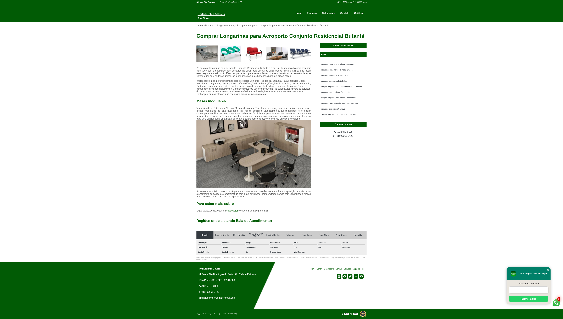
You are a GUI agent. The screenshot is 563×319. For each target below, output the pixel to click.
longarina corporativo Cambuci (333, 109)
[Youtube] (361, 276)
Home (298, 13)
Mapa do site (358, 269)
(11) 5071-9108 (345, 2)
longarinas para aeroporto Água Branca (336, 70)
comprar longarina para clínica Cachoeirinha (338, 98)
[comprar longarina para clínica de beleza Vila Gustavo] (231, 54)
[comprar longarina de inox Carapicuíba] (300, 54)
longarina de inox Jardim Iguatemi (334, 75)
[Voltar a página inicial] (211, 14)
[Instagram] (339, 276)
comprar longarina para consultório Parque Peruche (341, 87)
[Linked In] (356, 276)
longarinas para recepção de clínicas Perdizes (339, 103)
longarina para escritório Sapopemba (336, 92)
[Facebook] (344, 276)
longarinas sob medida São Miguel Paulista (338, 64)
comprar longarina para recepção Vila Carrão (339, 115)
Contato (344, 13)
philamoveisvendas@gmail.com (218, 298)
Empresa (312, 13)
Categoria (327, 13)
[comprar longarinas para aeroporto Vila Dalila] (207, 54)
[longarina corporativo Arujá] (277, 54)
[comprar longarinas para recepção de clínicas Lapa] (254, 54)
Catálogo (359, 13)
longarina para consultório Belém (334, 81)
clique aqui (232, 210)
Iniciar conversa (528, 299)
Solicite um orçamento (343, 45)
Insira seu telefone (528, 283)
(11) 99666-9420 (360, 2)
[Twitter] (350, 276)
